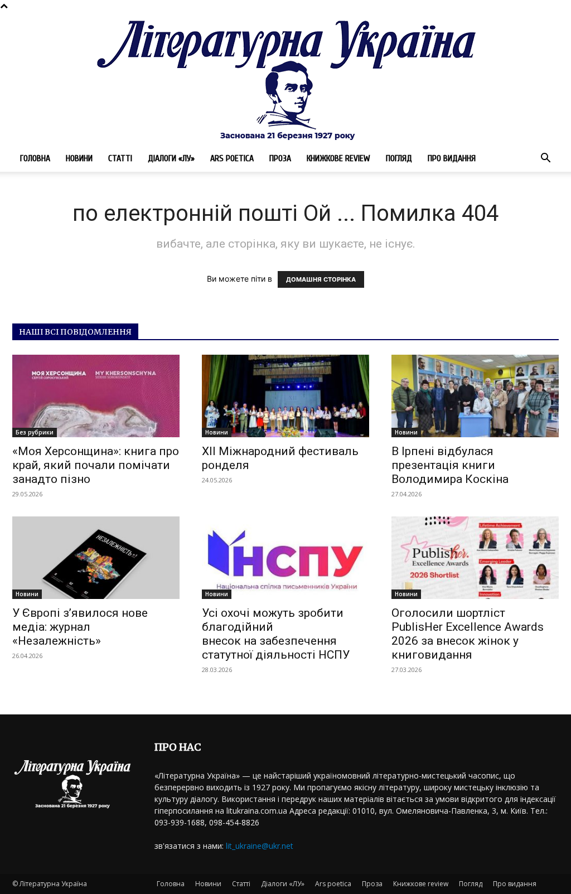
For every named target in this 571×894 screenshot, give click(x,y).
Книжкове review (338, 158)
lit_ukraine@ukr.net (259, 845)
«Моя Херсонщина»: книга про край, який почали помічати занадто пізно (95, 465)
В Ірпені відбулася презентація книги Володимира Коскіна (450, 465)
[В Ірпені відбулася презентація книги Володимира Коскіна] (475, 396)
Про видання (452, 158)
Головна (35, 158)
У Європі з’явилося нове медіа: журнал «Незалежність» (80, 626)
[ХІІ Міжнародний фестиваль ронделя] (285, 396)
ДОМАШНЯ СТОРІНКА (321, 279)
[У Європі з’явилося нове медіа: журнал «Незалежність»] (96, 557)
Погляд (399, 158)
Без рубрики (35, 432)
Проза (280, 158)
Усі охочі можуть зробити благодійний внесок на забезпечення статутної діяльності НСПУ (276, 633)
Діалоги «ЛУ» (171, 158)
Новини (79, 158)
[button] (545, 159)
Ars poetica (232, 158)
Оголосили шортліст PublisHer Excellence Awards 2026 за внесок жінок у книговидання (467, 633)
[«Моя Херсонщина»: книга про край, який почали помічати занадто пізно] (96, 396)
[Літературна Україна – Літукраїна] (285, 78)
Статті (120, 158)
